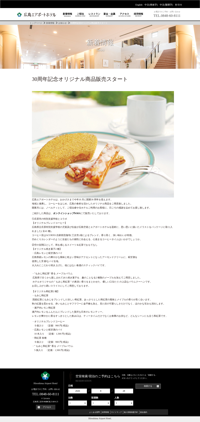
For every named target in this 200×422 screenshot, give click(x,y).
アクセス (124, 15)
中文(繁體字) (166, 5)
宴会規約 (143, 412)
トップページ (36, 23)
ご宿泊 (80, 15)
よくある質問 (94, 412)
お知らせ (62, 23)
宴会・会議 (109, 15)
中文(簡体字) (151, 5)
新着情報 (67, 15)
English (138, 5)
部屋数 (94, 397)
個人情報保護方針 (131, 412)
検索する (148, 386)
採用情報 (138, 15)
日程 (70, 385)
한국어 (178, 5)
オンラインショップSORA (66, 213)
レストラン (94, 15)
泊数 (70, 397)
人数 (116, 397)
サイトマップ (116, 412)
